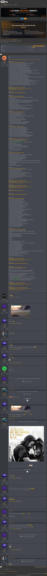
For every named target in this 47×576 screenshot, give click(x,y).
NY (10, 323)
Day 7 (25, 59)
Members (15, 4)
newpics (20, 323)
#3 (45, 304)
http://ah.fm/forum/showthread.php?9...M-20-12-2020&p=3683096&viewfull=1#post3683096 (21, 89)
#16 (45, 509)
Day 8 (27, 59)
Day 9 (29, 59)
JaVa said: (10, 356)
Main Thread (11, 59)
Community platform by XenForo (23, 575)
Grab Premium (11, 297)
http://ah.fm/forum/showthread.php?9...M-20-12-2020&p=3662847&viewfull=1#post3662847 (20, 260)
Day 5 (21, 59)
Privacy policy (39, 573)
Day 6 (23, 59)
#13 (45, 474)
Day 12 (37, 59)
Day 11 (34, 59)
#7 (45, 354)
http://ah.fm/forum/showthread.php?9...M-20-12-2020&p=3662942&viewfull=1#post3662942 (20, 289)
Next (7, 54)
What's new (10, 4)
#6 (45, 342)
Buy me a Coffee (16, 297)
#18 (45, 533)
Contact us (29, 573)
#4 (45, 319)
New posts (1, 6)
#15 (45, 497)
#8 (45, 366)
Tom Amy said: (11, 404)
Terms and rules (34, 573)
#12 (45, 418)
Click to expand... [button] (27, 412)
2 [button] (28, 47)
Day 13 (39, 59)
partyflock (16, 323)
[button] (12, 5)
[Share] (44, 56)
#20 (45, 556)
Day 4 (19, 59)
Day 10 (32, 59)
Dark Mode (2, 573)
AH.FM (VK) (29, 317)
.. (27, 400)
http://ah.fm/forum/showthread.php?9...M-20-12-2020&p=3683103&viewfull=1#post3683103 (21, 187)
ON (9, 323)
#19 (45, 544)
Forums (5, 4)
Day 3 (17, 59)
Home (2, 4)
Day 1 (14, 59)
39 (5, 54)
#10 (45, 388)
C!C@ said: (10, 511)
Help (42, 573)
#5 (45, 331)
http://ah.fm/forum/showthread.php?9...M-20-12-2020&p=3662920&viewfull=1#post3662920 (20, 284)
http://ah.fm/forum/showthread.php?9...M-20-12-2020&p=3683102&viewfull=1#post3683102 (21, 182)
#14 (45, 486)
